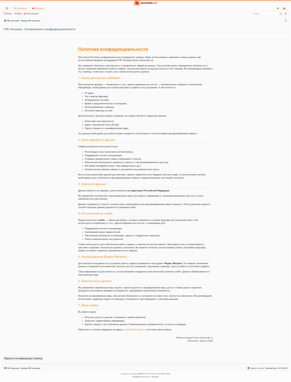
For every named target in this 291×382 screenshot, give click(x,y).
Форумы (39, 8)
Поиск (9, 13)
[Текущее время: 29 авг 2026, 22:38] (286, 21)
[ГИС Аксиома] (145, 3)
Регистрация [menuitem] (285, 9)
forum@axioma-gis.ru (134, 329)
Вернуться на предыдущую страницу (23, 358)
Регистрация (32, 13)
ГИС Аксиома (20, 8)
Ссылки (8, 9)
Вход (19, 13)
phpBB (140, 374)
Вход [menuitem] (279, 9)
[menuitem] (255, 368)
